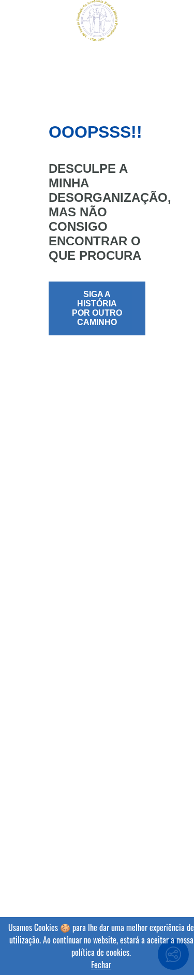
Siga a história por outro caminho (97, 308)
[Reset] (13, 22)
